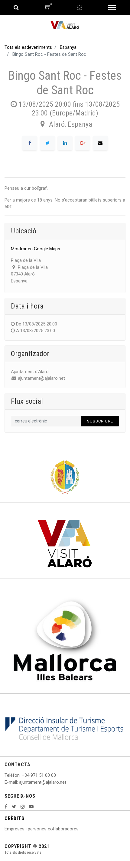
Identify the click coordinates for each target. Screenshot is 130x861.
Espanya (68, 47)
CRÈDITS (14, 818)
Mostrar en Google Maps (35, 249)
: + (22, 775)
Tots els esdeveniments (28, 47)
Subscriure (100, 421)
